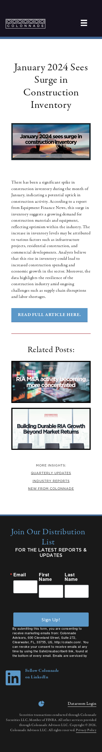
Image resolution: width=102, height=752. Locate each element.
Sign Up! (51, 619)
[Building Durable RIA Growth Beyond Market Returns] (51, 449)
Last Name (71, 576)
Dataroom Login (82, 704)
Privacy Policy (86, 730)
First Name (45, 576)
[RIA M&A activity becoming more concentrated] (51, 402)
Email (19, 574)
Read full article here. (49, 315)
